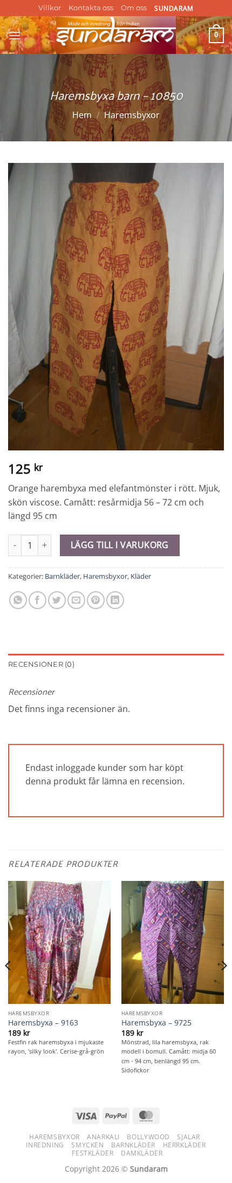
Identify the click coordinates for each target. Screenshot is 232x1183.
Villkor (49, 8)
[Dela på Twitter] (57, 600)
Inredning (45, 1145)
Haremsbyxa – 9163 (43, 1023)
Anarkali (103, 1136)
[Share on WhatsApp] (18, 600)
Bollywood (148, 1136)
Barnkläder (62, 576)
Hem (82, 115)
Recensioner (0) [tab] (41, 664)
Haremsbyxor (132, 115)
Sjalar (188, 1136)
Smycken (87, 1145)
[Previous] (8, 987)
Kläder (141, 576)
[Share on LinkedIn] (115, 600)
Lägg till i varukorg (120, 545)
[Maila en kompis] (76, 600)
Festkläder (92, 1153)
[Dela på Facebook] (37, 600)
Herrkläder (184, 1145)
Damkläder (142, 1153)
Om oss (134, 8)
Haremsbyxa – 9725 (156, 1023)
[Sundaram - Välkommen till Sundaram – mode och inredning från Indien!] (116, 35)
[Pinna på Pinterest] (96, 600)
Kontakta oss (91, 8)
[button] (14, 35)
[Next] (223, 987)
